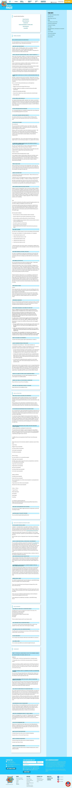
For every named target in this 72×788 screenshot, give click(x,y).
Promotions (36, 769)
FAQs (49, 20)
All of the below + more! (28, 768)
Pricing (28, 776)
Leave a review (54, 2)
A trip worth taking (51, 35)
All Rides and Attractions (52, 23)
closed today (60, 1)
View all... (18, 784)
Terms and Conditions (52, 33)
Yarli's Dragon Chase (19, 779)
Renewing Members (30, 780)
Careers (49, 779)
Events (25, 769)
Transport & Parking (51, 25)
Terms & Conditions (30, 786)
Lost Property (50, 31)
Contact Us (39, 776)
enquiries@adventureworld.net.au (32, 530)
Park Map (49, 26)
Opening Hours (50, 16)
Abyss (17, 782)
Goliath (17, 780)
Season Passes (29, 779)
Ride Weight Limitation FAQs (52, 21)
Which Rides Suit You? (52, 18)
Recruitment (30, 769)
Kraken (17, 781)
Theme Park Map (39, 780)
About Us (49, 776)
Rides (17, 776)
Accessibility (50, 36)
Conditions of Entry (30, 785)
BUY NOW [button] (67, 1)
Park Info (8, 5)
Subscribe (27, 772)
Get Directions (11, 768)
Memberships (25, 22)
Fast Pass (28, 781)
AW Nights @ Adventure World (53, 14)
